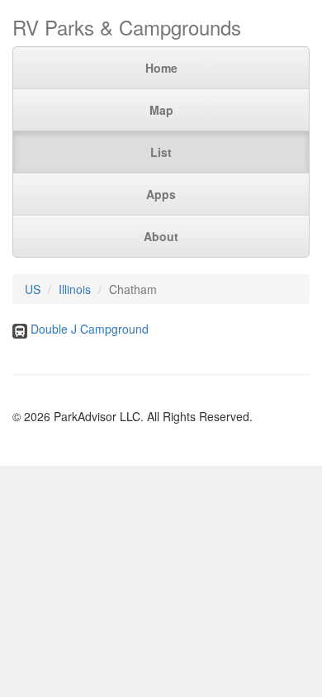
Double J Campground (90, 328)
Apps (161, 194)
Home (161, 67)
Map (161, 110)
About (161, 236)
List (161, 152)
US (32, 289)
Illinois (75, 289)
